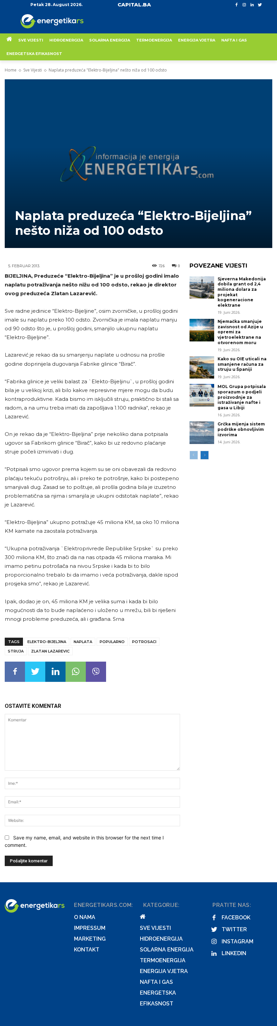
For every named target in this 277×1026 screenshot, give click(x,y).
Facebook (236, 917)
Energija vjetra (164, 971)
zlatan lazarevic (50, 651)
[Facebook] (237, 5)
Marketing (90, 939)
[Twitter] (259, 5)
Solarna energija (167, 949)
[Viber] (96, 672)
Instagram (237, 941)
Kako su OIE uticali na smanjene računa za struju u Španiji (242, 364)
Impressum (89, 928)
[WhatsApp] (76, 672)
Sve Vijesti (32, 70)
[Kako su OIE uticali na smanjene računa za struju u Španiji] (202, 367)
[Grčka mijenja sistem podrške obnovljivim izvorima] (202, 432)
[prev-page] (194, 455)
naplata (83, 641)
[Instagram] (244, 5)
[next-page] (204, 455)
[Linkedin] (252, 5)
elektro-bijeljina (46, 641)
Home (11, 70)
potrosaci (144, 641)
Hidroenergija (161, 939)
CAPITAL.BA (134, 4)
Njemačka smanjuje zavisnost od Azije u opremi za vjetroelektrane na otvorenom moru (240, 332)
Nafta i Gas (156, 982)
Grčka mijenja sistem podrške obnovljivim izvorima (241, 429)
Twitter (234, 929)
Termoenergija (162, 960)
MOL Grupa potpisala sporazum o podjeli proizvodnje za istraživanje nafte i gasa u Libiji (242, 397)
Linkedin (234, 953)
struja (16, 651)
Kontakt (86, 949)
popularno (112, 641)
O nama (84, 917)
